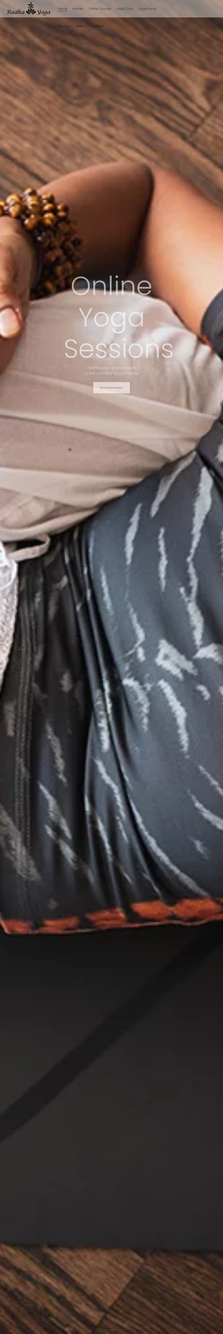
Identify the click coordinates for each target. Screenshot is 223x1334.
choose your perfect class (185, 708)
